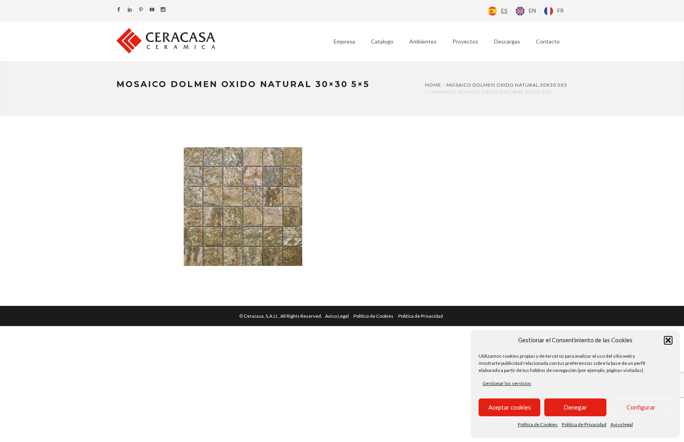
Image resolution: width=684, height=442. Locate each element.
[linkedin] (129, 10)
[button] (668, 340)
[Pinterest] (141, 10)
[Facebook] (118, 10)
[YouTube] (152, 10)
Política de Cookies (538, 424)
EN (532, 10)
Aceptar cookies (509, 407)
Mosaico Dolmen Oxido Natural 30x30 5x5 (506, 85)
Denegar (575, 407)
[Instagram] (163, 10)
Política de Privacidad (420, 316)
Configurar (641, 407)
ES (504, 10)
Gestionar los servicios (507, 383)
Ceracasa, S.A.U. (283, 316)
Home (433, 85)
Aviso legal (621, 424)
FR (560, 10)
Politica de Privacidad (584, 424)
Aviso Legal (337, 316)
